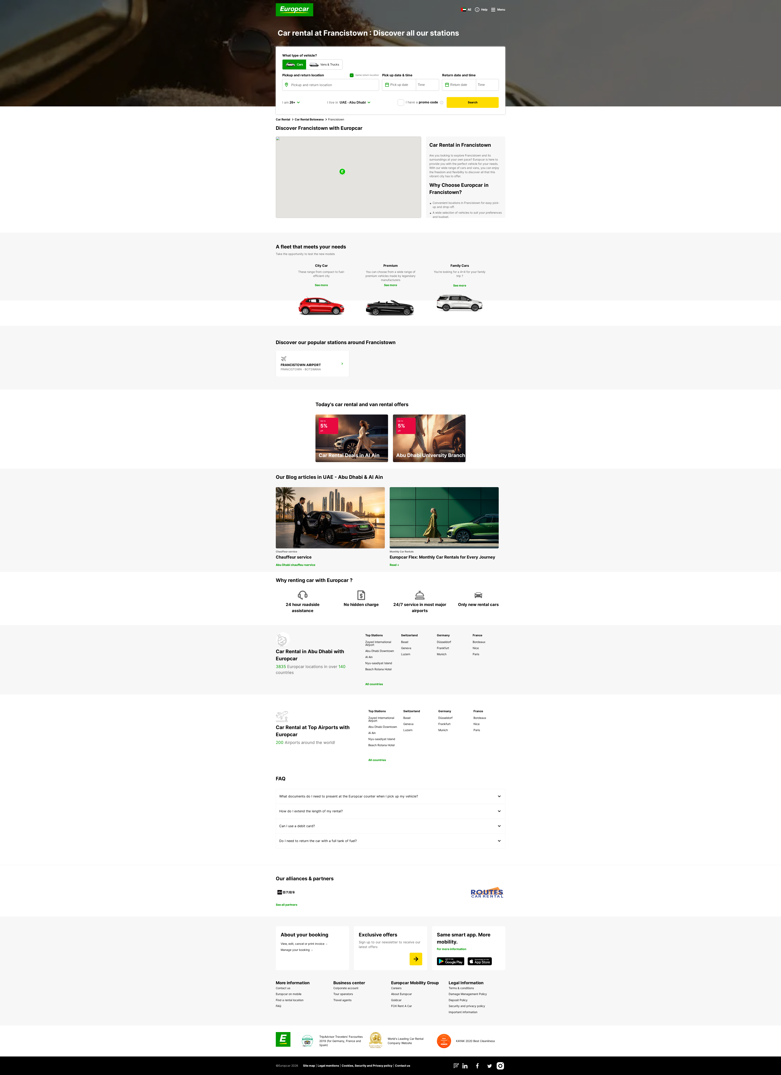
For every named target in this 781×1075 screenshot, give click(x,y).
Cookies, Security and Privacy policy (367, 1065)
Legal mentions (328, 1065)
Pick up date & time (397, 75)
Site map (309, 1065)
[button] (342, 171)
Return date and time (459, 75)
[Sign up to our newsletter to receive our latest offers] (416, 959)
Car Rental (283, 119)
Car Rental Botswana (309, 119)
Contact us (402, 1065)
